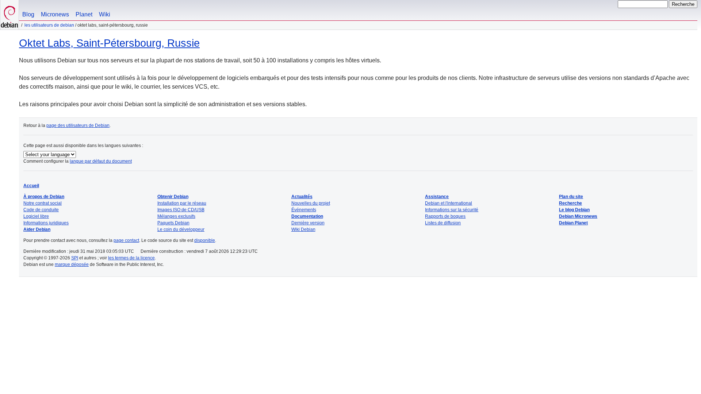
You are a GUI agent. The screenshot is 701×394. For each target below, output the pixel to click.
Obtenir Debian (172, 196)
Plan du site (571, 196)
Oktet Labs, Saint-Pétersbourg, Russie (109, 43)
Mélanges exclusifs (176, 216)
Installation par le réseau (181, 203)
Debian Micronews (578, 216)
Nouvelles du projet (310, 203)
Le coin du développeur (180, 229)
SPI (74, 257)
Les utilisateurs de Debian (49, 25)
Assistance (437, 196)
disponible (204, 240)
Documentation (307, 216)
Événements (303, 209)
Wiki (104, 14)
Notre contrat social (42, 203)
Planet (84, 14)
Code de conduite (41, 209)
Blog (28, 14)
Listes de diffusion (443, 222)
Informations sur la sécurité (451, 209)
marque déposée (72, 264)
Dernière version (308, 222)
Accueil (31, 185)
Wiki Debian (303, 229)
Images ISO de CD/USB (180, 209)
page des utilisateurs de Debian (78, 125)
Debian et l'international (448, 203)
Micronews (55, 14)
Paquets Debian (173, 222)
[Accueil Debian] (9, 15)
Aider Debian (36, 229)
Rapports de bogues (445, 216)
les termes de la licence (131, 257)
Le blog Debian (574, 209)
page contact (126, 240)
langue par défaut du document (101, 161)
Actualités (302, 196)
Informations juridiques (46, 222)
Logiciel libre (36, 216)
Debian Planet (573, 222)
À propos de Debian (43, 196)
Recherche (570, 203)
